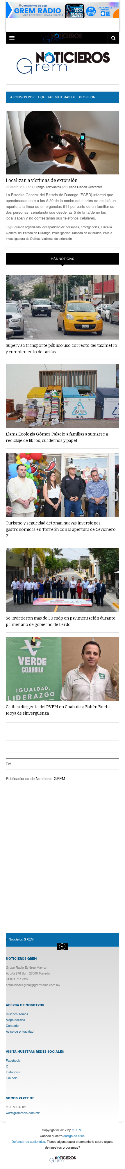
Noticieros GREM (62, 62)
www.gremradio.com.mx (23, 1112)
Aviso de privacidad (19, 1031)
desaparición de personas (60, 226)
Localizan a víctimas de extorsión (42, 180)
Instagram (13, 1072)
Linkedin (11, 1077)
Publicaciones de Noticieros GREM (35, 778)
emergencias (90, 226)
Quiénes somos (17, 1013)
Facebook (13, 1060)
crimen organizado (28, 226)
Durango (38, 186)
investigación (61, 232)
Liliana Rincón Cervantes (85, 186)
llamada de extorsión (86, 232)
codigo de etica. (74, 1135)
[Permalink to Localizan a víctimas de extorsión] (62, 142)
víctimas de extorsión (57, 238)
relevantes (53, 186)
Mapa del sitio (15, 1019)
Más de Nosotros (62, 946)
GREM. (77, 1129)
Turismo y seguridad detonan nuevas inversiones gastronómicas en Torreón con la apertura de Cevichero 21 (61, 529)
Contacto (12, 1025)
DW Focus (62, 38)
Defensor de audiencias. (29, 1141)
